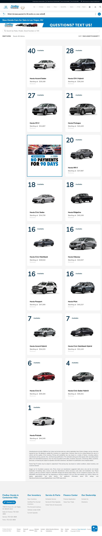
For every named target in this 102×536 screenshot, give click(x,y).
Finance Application (69, 499)
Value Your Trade (68, 502)
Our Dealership (88, 495)
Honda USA (67, 530)
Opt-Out (62, 530)
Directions (84, 502)
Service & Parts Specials (53, 502)
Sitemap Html (36, 530)
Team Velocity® (82, 529)
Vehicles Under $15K (33, 510)
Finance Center (70, 495)
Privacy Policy (19, 530)
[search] (100, 7)
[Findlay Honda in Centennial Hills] (11, 7)
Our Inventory (34, 495)
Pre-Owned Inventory (34, 507)
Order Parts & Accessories (54, 505)
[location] (81, 1)
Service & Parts (53, 495)
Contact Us (10, 502)
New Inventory (32, 499)
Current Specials (32, 513)
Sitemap (31, 530)
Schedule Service (51, 499)
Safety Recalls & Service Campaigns (52, 530)
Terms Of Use (25, 530)
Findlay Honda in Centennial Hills (7, 530)
